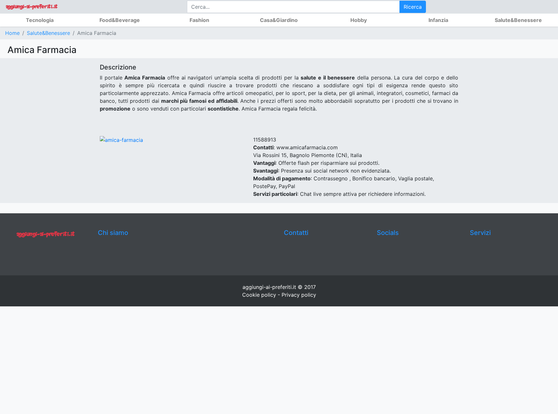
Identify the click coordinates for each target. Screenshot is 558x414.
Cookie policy (259, 295)
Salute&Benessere (48, 33)
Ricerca (413, 7)
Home (12, 33)
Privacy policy (299, 295)
